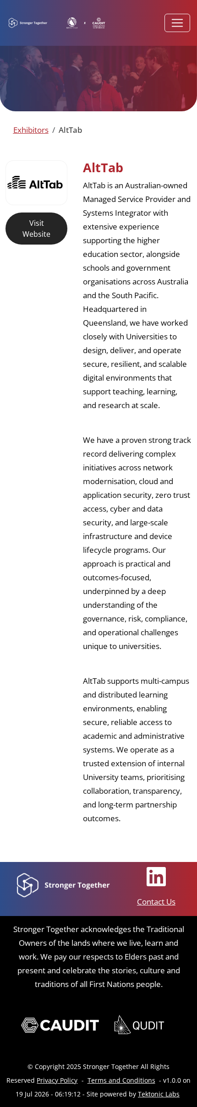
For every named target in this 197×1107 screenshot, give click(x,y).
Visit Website (36, 228)
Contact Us (156, 901)
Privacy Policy (57, 1080)
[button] (31, 130)
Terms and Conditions (121, 1080)
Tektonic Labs (159, 1094)
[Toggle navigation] (177, 23)
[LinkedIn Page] (156, 876)
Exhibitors (31, 130)
